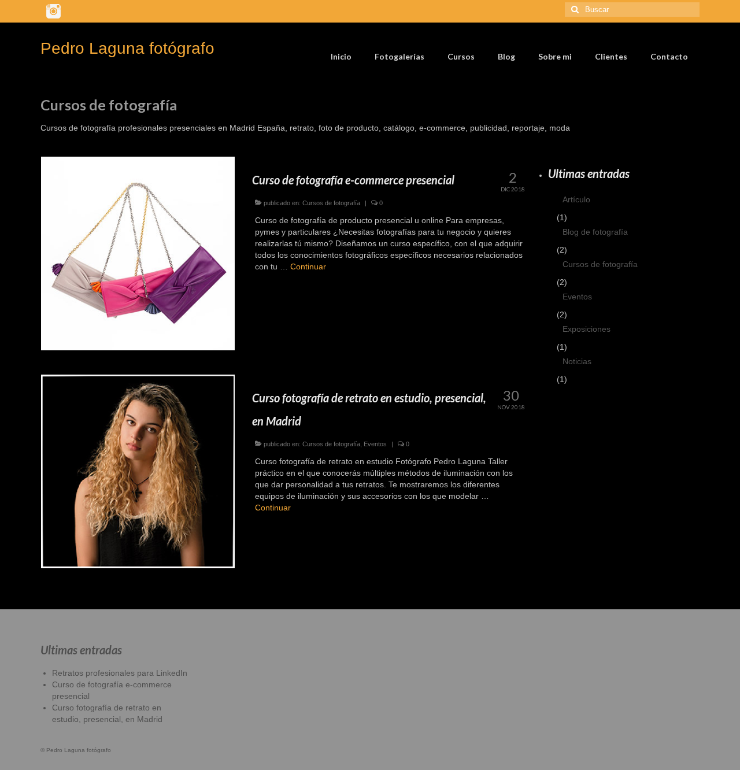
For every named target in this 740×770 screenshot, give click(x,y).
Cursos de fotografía (331, 202)
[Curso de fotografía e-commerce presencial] (138, 252)
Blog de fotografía (595, 231)
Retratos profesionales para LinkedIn (119, 673)
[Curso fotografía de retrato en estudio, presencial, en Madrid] (138, 470)
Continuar (308, 266)
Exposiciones (586, 329)
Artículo (576, 199)
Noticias (577, 361)
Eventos (375, 443)
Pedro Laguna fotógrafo (127, 48)
